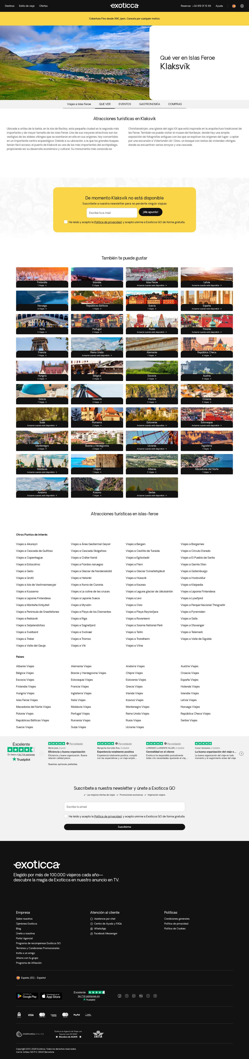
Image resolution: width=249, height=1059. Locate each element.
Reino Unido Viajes (137, 713)
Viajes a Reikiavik (27, 618)
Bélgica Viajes (25, 672)
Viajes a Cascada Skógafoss (88, 550)
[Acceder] (242, 6)
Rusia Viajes (133, 720)
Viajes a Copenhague (29, 557)
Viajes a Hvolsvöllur (193, 577)
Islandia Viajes (190, 693)
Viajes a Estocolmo (28, 564)
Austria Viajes (189, 666)
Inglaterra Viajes (81, 693)
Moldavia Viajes (81, 706)
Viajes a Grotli (25, 577)
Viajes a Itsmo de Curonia (87, 584)
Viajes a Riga (79, 618)
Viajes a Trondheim (138, 638)
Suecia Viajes (24, 727)
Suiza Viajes (78, 727)
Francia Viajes (80, 686)
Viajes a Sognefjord (83, 625)
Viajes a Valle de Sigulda (196, 638)
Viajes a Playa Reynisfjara (142, 611)
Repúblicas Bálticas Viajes (32, 720)
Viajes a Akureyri (26, 544)
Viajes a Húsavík (136, 577)
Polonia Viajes (25, 713)
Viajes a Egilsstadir (138, 557)
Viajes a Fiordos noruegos (87, 564)
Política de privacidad (108, 222)
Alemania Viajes (81, 666)
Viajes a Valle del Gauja (31, 645)
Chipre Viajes (134, 672)
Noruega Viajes (190, 706)
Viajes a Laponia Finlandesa (198, 591)
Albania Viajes (25, 666)
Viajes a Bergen (135, 544)
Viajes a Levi (133, 598)
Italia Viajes (78, 700)
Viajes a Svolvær (81, 632)
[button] (150, 212)
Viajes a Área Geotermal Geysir (91, 544)
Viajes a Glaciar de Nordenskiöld (91, 571)
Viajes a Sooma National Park (144, 625)
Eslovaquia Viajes (82, 679)
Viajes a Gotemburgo (194, 571)
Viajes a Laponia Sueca (85, 598)
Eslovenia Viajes (136, 679)
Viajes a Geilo (24, 571)
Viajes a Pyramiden (193, 611)
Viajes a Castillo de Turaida (143, 550)
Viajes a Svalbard (27, 632)
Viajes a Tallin (134, 632)
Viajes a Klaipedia (192, 584)
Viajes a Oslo (134, 604)
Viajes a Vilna (134, 645)
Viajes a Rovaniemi (138, 618)
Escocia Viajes (25, 679)
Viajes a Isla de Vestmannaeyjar (36, 584)
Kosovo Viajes (134, 700)
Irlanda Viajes (134, 693)
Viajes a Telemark (192, 632)
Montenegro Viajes (137, 706)
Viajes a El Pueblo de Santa (198, 557)
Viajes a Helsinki (81, 577)
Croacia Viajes (190, 672)
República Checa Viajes (196, 713)
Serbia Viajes (189, 720)
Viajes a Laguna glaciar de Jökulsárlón (149, 591)
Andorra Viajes (135, 666)
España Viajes (189, 679)
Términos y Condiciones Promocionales (37, 948)
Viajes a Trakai (25, 638)
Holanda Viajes (190, 686)
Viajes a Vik (78, 645)
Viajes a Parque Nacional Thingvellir (203, 604)
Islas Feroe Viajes (27, 700)
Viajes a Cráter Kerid (84, 557)
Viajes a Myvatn (81, 604)
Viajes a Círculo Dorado (195, 550)
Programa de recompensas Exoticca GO (38, 943)
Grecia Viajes (134, 686)
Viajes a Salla (189, 618)
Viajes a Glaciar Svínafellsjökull (145, 571)
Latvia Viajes (189, 700)
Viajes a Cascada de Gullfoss (34, 550)
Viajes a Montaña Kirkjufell (32, 604)
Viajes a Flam (134, 564)
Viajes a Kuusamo (27, 591)
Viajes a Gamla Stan (193, 564)
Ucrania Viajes (135, 727)
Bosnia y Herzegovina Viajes (88, 672)
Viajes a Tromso (81, 638)
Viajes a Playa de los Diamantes (91, 611)
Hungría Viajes (25, 693)
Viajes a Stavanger (192, 625)
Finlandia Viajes (26, 686)
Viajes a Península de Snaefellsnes (37, 611)
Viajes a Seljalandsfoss (30, 625)
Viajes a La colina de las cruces (90, 591)
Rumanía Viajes (80, 720)
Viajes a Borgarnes (192, 544)
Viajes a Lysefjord (192, 598)
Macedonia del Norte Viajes (33, 706)
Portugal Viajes (80, 713)
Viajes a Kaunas (136, 584)
